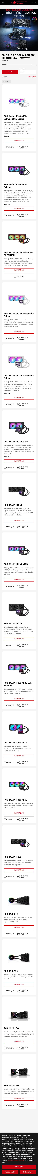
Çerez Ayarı (19, 1167)
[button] (3, 2)
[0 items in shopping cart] (35, 2)
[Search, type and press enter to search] (31, 2)
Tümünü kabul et (28, 1172)
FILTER (10, 72)
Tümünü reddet (10, 1172)
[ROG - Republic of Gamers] (19, 2)
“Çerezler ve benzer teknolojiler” (16, 1160)
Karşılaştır (10, 147)
